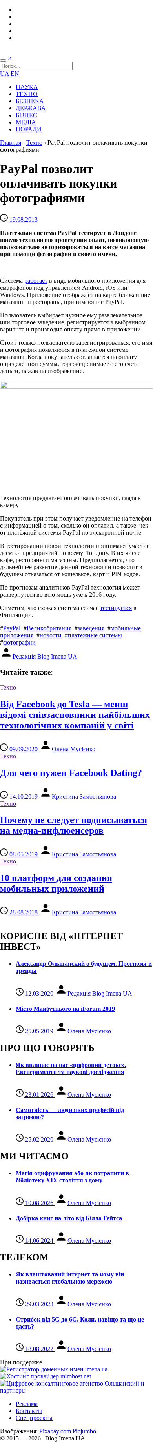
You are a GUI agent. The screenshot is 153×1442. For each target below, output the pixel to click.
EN (15, 73)
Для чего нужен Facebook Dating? (71, 773)
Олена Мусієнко (73, 749)
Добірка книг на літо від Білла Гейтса (69, 1218)
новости (51, 635)
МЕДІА (26, 122)
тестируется (116, 607)
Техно (34, 142)
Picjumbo (84, 1431)
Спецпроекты (34, 1418)
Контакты (29, 1410)
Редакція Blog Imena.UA (45, 656)
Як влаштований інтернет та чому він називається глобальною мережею (70, 1278)
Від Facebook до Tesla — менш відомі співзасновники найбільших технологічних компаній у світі (75, 714)
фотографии (19, 642)
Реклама (27, 1403)
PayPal (11, 628)
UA (4, 73)
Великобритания (49, 628)
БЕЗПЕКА (30, 101)
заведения (91, 628)
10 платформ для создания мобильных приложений (56, 883)
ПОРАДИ (29, 129)
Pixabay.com (55, 1431)
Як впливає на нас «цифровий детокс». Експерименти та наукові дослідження (71, 1068)
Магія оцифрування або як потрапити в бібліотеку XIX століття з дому (72, 1176)
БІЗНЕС (26, 115)
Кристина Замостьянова (84, 796)
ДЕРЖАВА (31, 108)
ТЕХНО (27, 94)
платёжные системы (95, 635)
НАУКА (27, 87)
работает (35, 280)
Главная (10, 142)
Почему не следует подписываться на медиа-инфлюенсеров (73, 825)
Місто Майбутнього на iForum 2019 (65, 1008)
